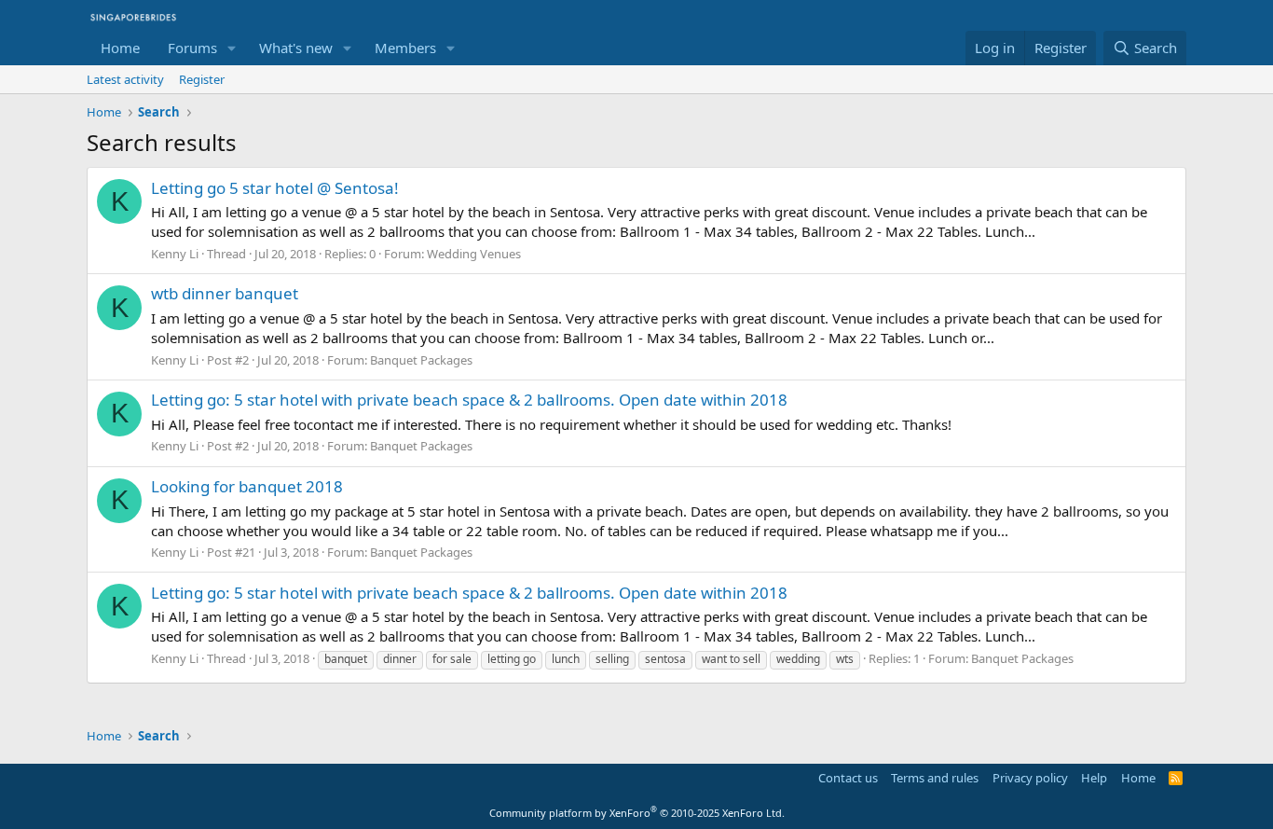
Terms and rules (935, 777)
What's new (296, 47)
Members (405, 47)
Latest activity (125, 79)
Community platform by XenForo (637, 813)
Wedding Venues (474, 253)
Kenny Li (174, 253)
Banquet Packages (421, 360)
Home (120, 47)
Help (1094, 777)
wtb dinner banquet (224, 293)
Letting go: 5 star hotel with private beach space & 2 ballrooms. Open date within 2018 (469, 399)
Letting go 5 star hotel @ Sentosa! (275, 188)
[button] (232, 48)
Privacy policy (1030, 777)
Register (202, 79)
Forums (192, 47)
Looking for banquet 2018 (247, 486)
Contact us (848, 777)
